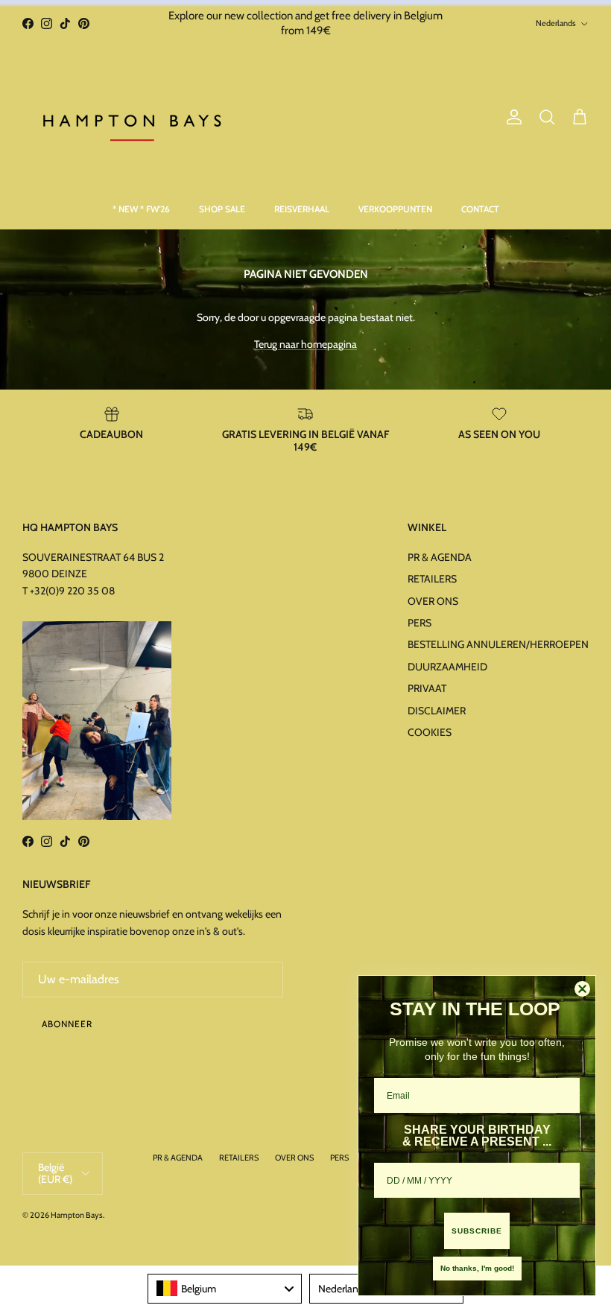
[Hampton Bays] (134, 118)
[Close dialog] (582, 989)
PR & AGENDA (440, 557)
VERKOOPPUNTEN (395, 209)
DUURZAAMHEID (447, 666)
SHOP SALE (222, 209)
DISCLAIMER (437, 710)
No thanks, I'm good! (477, 1268)
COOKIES (430, 732)
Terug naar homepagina (305, 344)
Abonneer (67, 1023)
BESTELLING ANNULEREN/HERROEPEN (498, 644)
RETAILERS (432, 578)
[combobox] (225, 1289)
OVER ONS (433, 601)
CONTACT (480, 209)
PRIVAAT (427, 688)
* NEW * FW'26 (141, 209)
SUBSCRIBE (477, 1231)
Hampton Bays (77, 1215)
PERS (419, 622)
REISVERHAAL (301, 209)
